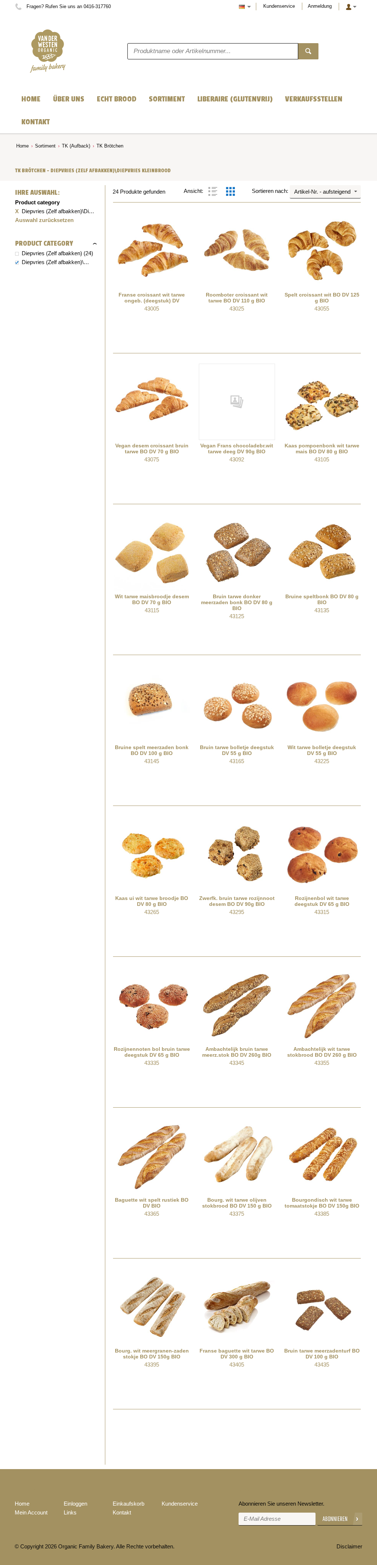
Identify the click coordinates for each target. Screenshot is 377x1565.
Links (70, 1512)
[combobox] (325, 191)
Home (22, 146)
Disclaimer (349, 1546)
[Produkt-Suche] (308, 51)
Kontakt (122, 1512)
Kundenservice (279, 6)
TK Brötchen (109, 146)
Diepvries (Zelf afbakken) (52, 253)
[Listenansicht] (212, 191)
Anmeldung (320, 6)
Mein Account (31, 1512)
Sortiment (45, 146)
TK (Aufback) (76, 146)
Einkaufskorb (128, 1503)
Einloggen (75, 1503)
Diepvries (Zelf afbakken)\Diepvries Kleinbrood (55, 262)
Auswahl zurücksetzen (44, 220)
